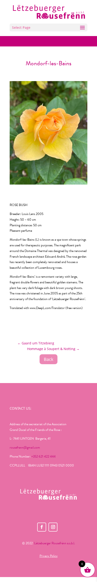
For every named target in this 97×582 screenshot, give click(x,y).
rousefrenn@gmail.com (25, 447)
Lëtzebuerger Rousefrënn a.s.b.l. (54, 543)
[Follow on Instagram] (52, 527)
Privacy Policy (49, 555)
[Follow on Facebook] (41, 527)
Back (48, 359)
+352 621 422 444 (43, 456)
